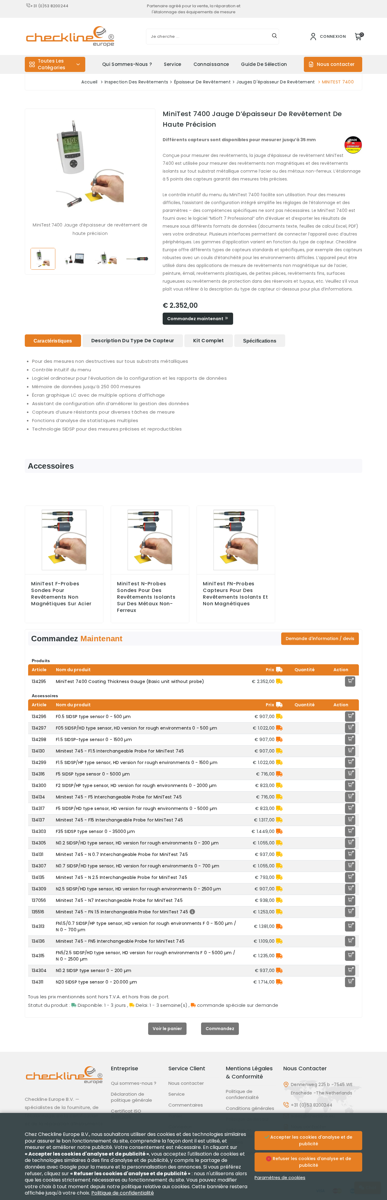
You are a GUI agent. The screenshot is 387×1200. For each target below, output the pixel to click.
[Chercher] (274, 37)
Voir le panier (167, 1029)
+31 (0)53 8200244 (49, 6)
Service (172, 64)
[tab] (53, 340)
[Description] (191, 912)
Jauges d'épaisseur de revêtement (275, 82)
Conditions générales (250, 1108)
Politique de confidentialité (242, 1094)
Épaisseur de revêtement (202, 82)
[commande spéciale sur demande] (279, 728)
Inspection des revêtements (136, 82)
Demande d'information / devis (320, 639)
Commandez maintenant (195, 319)
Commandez (220, 1029)
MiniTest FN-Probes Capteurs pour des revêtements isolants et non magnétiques (235, 593)
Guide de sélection (264, 64)
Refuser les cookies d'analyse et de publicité (311, 1162)
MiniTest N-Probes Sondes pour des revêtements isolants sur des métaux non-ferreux (146, 597)
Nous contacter (336, 64)
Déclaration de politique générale (131, 1097)
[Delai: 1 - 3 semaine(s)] (279, 681)
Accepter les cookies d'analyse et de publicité (310, 1140)
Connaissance (211, 64)
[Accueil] (64, 1079)
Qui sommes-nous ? (127, 64)
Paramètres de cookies (280, 1178)
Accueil (89, 82)
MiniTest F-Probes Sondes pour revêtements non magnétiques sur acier (61, 593)
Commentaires (185, 1105)
